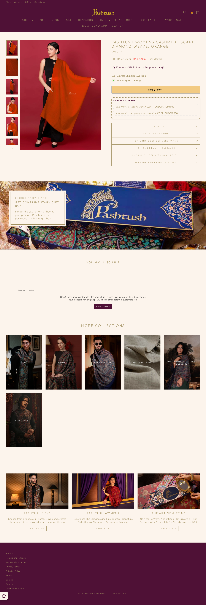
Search (118, 25)
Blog (55, 19)
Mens (8, 2)
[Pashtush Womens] (103, 491)
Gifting (28, 2)
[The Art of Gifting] (169, 491)
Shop (27, 19)
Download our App (15, 588)
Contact (9, 580)
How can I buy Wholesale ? (156, 148)
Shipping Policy (13, 571)
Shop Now (37, 528)
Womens (18, 2)
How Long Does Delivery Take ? (156, 141)
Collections (39, 2)
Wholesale (174, 19)
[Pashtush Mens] (37, 491)
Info (104, 19)
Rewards (86, 19)
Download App (94, 25)
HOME (42, 19)
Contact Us (151, 19)
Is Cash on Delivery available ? (155, 155)
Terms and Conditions (16, 562)
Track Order (126, 19)
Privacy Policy (12, 566)
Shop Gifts (168, 528)
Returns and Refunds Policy (156, 162)
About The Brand (155, 133)
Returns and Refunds (16, 558)
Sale (70, 19)
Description (156, 126)
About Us (10, 575)
